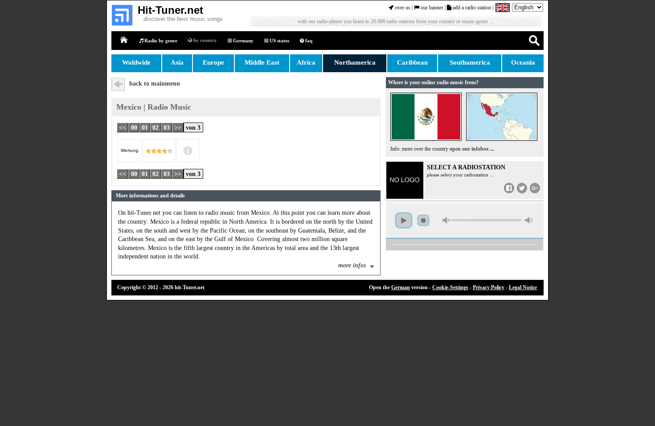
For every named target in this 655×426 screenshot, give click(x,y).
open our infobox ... (472, 149)
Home (124, 40)
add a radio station (471, 7)
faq (308, 40)
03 (167, 127)
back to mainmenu (154, 83)
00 (134, 127)
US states (278, 40)
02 (155, 127)
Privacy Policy (488, 287)
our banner (431, 7)
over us (401, 7)
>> (177, 127)
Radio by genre (160, 40)
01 (145, 127)
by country (204, 40)
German (400, 287)
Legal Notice (523, 287)
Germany (243, 40)
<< (122, 127)
